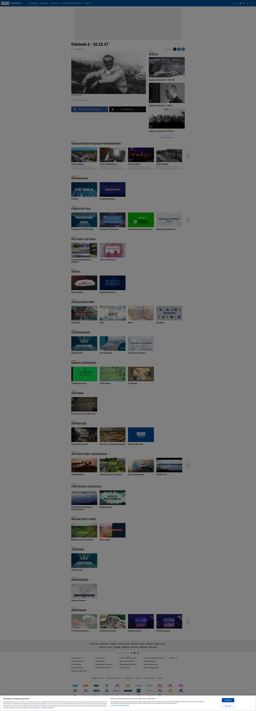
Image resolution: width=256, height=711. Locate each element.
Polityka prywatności (47, 707)
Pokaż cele (228, 706)
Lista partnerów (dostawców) (120, 705)
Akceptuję (228, 700)
